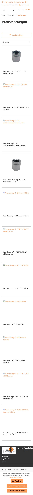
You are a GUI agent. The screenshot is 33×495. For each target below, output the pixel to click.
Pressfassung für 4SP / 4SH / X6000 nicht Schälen (15, 398)
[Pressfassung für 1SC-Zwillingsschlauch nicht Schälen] (16, 129)
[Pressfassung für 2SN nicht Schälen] (16, 201)
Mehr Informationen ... (16, 477)
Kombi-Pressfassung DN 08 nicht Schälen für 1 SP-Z (14, 181)
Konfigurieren (17, 481)
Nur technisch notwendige (17, 486)
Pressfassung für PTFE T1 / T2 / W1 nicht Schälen (15, 253)
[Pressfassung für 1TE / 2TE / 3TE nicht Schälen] (16, 92)
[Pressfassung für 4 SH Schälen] (16, 309)
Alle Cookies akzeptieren (17, 491)
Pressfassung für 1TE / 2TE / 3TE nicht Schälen (16, 108)
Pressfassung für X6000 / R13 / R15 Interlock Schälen (15, 434)
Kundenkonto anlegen (13, 5)
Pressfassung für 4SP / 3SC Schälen (15, 288)
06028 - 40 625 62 (25, 5)
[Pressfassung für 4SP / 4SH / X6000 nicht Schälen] (16, 382)
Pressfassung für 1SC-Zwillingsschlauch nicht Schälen (14, 145)
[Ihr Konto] (18, 10)
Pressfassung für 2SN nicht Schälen (15, 216)
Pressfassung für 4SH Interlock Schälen (14, 362)
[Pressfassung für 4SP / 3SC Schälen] (16, 273)
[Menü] (4, 10)
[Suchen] (14, 10)
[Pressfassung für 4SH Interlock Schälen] (16, 345)
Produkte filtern (17, 35)
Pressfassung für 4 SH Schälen (13, 324)
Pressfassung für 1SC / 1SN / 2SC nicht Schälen (14, 72)
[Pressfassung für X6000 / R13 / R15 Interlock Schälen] (16, 418)
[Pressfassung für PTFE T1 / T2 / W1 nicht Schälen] (16, 237)
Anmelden (4, 5)
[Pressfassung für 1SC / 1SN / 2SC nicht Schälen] (16, 56)
